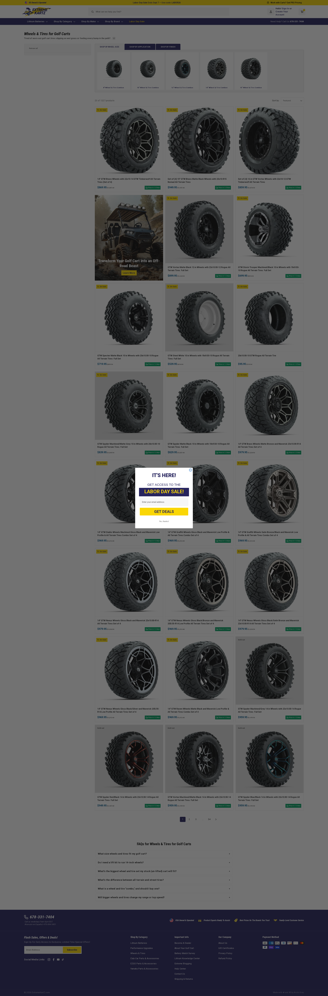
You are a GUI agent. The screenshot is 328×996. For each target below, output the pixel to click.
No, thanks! (164, 521)
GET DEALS (164, 511)
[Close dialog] (190, 470)
